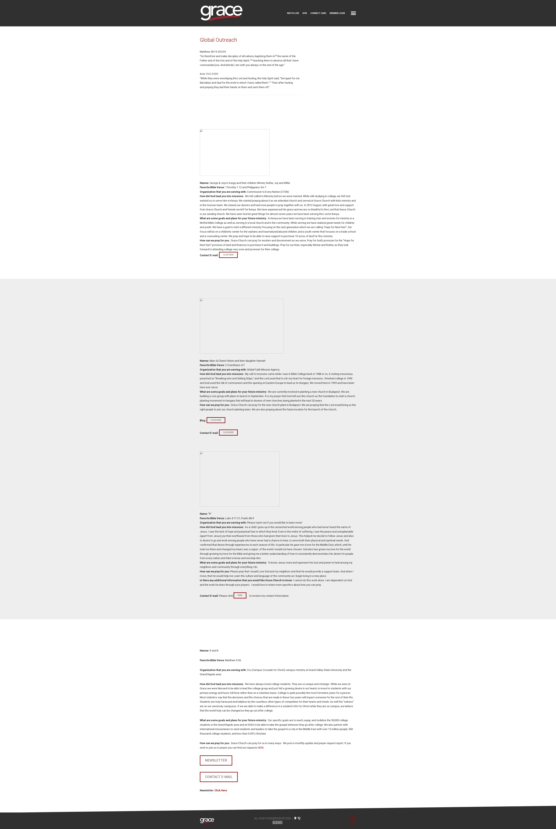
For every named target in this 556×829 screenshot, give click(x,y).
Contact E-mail (219, 776)
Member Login (337, 13)
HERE (261, 748)
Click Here (228, 254)
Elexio (277, 822)
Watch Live (293, 13)
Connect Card (318, 13)
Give (304, 13)
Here (240, 595)
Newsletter (216, 760)
